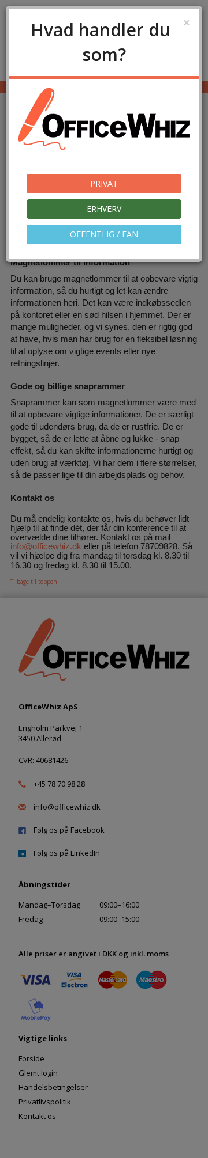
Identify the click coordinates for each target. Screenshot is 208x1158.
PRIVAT (104, 183)
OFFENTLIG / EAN (104, 234)
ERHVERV (104, 208)
